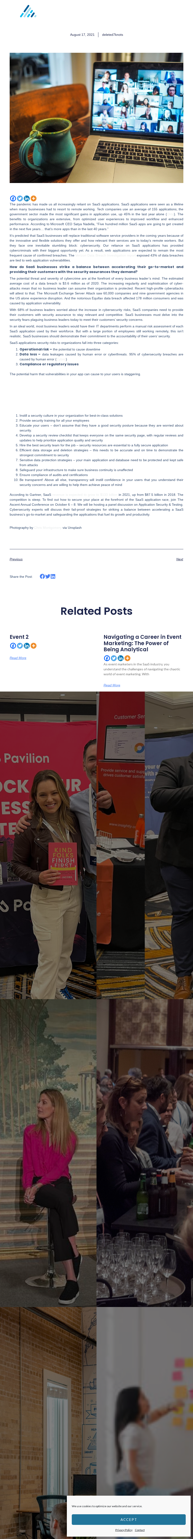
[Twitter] (20, 198)
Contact (140, 1530)
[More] (33, 198)
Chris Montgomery (48, 527)
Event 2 (19, 637)
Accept (129, 1519)
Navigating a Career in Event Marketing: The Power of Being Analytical (142, 643)
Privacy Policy (124, 1530)
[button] (42, 576)
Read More (18, 658)
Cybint (61, 359)
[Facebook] (13, 198)
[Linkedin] (27, 198)
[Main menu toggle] (183, 14)
